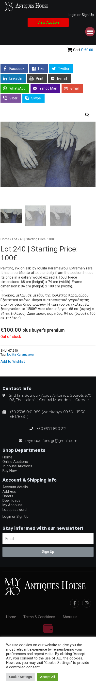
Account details (15, 487)
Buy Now (9, 471)
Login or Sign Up (81, 15)
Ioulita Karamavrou (20, 354)
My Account (12, 505)
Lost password (14, 509)
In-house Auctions (17, 466)
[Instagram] (86, 603)
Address (9, 491)
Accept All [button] (47, 677)
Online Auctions (15, 461)
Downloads (11, 500)
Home (4, 239)
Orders (7, 496)
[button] (48, 22)
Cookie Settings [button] (20, 677)
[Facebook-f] (74, 603)
